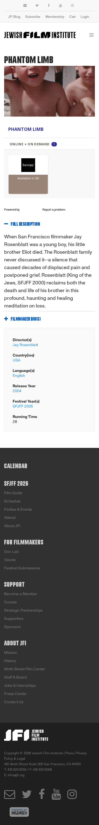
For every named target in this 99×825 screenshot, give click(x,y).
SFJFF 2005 (23, 406)
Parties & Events (18, 509)
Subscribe (32, 17)
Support (14, 584)
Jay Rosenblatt (25, 345)
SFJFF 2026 (16, 484)
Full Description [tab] (25, 224)
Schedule (12, 501)
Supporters (13, 618)
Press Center (15, 693)
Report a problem (53, 209)
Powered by (12, 209)
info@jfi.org (16, 775)
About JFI (12, 526)
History (10, 661)
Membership (54, 17)
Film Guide (13, 493)
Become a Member (20, 594)
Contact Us (13, 702)
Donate (10, 602)
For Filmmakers (23, 542)
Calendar (16, 466)
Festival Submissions (22, 568)
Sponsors (12, 627)
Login (85, 17)
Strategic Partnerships (23, 610)
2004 (17, 391)
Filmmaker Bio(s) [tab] (26, 319)
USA (16, 360)
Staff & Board (15, 677)
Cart (72, 17)
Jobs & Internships (20, 685)
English (19, 375)
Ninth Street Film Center (24, 669)
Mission (10, 652)
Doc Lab (11, 551)
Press (69, 753)
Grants (10, 560)
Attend (9, 517)
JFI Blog (14, 17)
